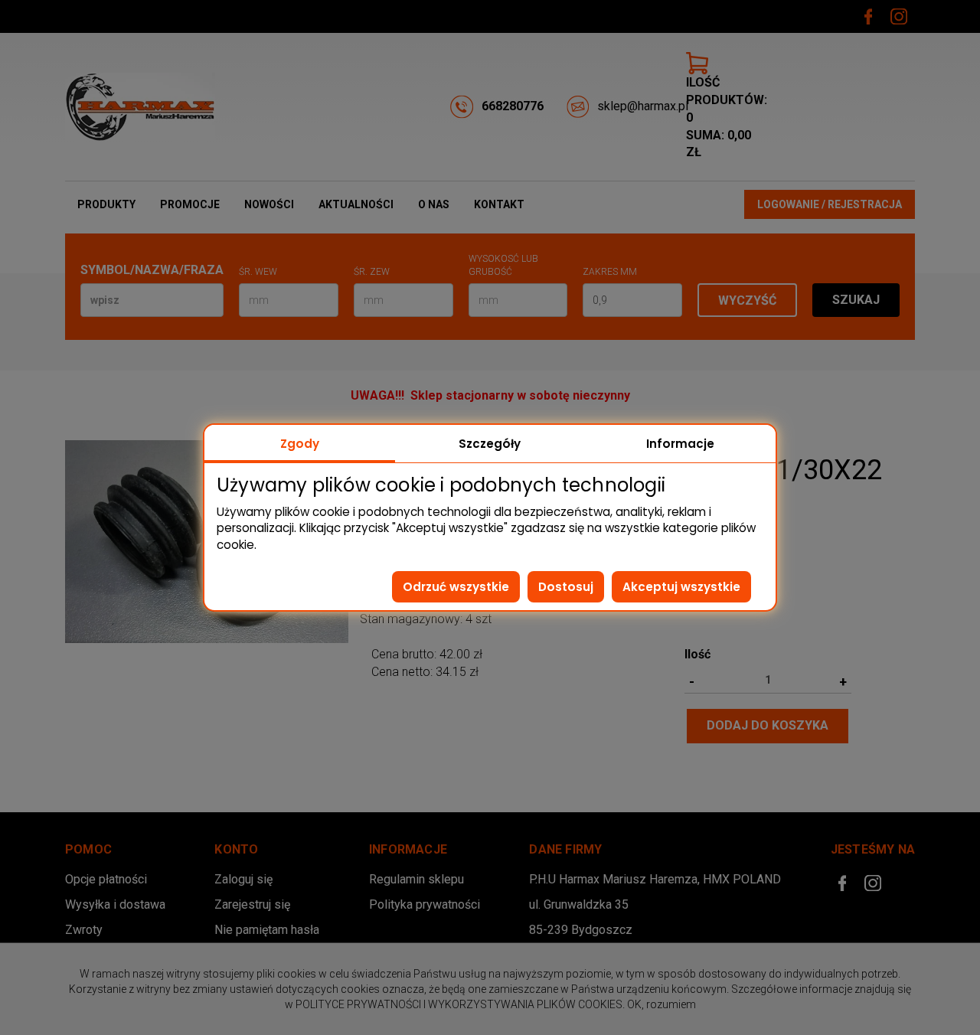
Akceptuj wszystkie (681, 587)
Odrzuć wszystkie (456, 587)
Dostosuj (565, 587)
